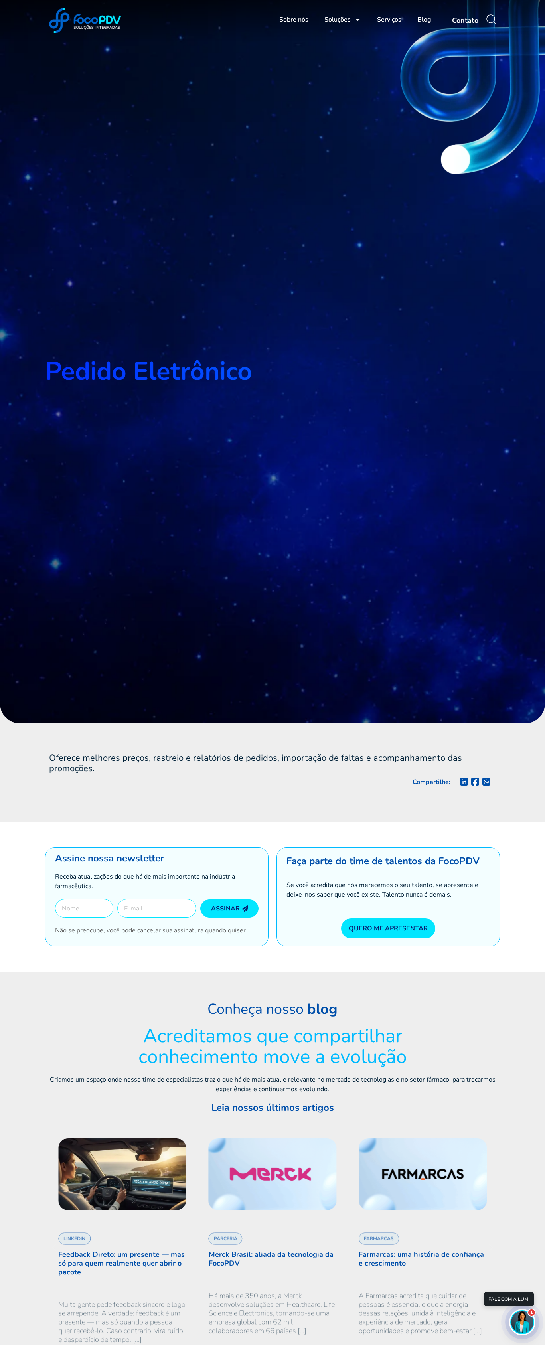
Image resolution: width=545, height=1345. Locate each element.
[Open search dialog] (491, 19)
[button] (54, 1247)
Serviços (389, 19)
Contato (465, 20)
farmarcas (302, 1230)
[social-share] (464, 782)
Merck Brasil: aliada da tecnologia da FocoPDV (193, 1259)
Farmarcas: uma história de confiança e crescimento (344, 1259)
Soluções (337, 19)
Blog (424, 19)
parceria (148, 1230)
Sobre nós (293, 19)
